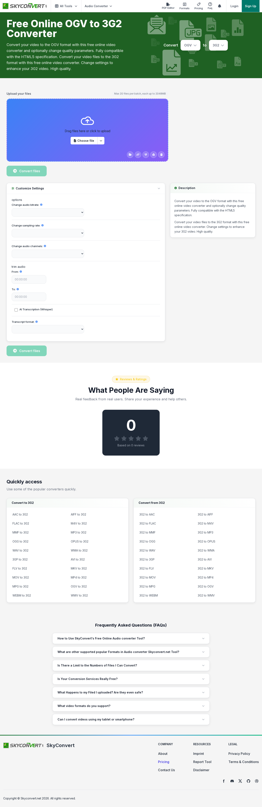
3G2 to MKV (206, 568)
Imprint (198, 754)
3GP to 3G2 (20, 559)
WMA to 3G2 (79, 550)
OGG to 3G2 (20, 541)
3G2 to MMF (147, 532)
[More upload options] (100, 140)
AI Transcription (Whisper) (36, 309)
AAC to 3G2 (20, 514)
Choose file (85, 140)
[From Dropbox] (145, 154)
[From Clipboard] (161, 154)
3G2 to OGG (147, 541)
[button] (66, 6)
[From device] (130, 154)
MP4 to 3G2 (79, 577)
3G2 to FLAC (147, 523)
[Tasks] (219, 6)
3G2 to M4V (206, 523)
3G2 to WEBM (148, 595)
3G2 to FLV (146, 568)
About (162, 754)
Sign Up (250, 6)
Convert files (29, 171)
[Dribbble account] (257, 781)
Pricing (163, 762)
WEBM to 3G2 (21, 595)
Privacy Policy (239, 754)
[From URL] (138, 154)
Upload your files (19, 93)
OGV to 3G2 (79, 586)
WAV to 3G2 (20, 550)
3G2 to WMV (206, 595)
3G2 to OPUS (206, 541)
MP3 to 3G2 (78, 532)
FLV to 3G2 (19, 568)
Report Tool (202, 762)
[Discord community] (232, 781)
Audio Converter (96, 6)
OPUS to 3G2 (79, 541)
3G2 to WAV (147, 550)
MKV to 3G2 (79, 568)
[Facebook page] (224, 781)
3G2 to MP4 (205, 577)
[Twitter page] (240, 781)
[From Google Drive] (153, 154)
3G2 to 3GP (147, 559)
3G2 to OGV (206, 586)
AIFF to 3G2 (78, 514)
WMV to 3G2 (79, 595)
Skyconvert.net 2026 (35, 798)
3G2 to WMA (206, 550)
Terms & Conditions (243, 762)
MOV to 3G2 (20, 577)
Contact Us (166, 770)
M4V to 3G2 (79, 523)
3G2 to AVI (205, 559)
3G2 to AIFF (205, 514)
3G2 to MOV (147, 577)
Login (234, 6)
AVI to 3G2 (78, 559)
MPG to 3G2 (20, 586)
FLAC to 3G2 (20, 523)
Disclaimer (201, 770)
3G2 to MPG (147, 586)
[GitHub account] (248, 781)
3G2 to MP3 (205, 532)
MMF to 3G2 (20, 532)
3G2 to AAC (147, 514)
